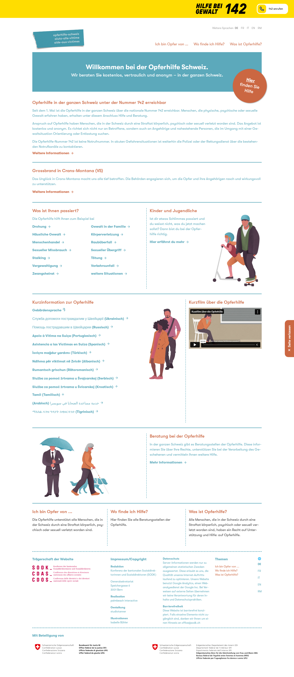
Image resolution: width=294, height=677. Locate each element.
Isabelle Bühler (119, 622)
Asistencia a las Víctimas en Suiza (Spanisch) (68, 344)
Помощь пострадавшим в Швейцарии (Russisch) (70, 327)
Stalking (39, 258)
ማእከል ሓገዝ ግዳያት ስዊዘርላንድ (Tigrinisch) (63, 412)
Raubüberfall (101, 242)
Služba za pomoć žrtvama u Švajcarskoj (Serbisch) (73, 378)
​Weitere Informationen (50, 153)
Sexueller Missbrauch (49, 250)
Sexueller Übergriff (106, 250)
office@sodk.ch (191, 622)
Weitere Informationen (50, 192)
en (253, 28)
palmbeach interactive (124, 600)
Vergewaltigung (45, 266)
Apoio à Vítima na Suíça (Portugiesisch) (64, 336)
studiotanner (118, 611)
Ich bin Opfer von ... (171, 44)
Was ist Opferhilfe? (246, 44)
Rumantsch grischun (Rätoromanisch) (63, 370)
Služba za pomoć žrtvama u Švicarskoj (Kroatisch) (72, 387)
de (236, 28)
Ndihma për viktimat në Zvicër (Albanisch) (66, 361)
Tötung (96, 258)
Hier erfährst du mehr (167, 242)
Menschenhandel (46, 242)
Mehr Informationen (166, 462)
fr (242, 28)
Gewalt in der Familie (108, 227)
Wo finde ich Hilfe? (209, 44)
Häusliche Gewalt (46, 234)
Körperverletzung (105, 234)
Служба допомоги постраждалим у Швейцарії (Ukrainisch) (78, 319)
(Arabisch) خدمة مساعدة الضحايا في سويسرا (65, 403)
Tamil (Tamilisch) (46, 395)
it (248, 28)
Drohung (39, 227)
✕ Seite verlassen (289, 338)
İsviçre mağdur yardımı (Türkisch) (59, 353)
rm (260, 28)
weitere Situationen (107, 274)
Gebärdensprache (46, 310)
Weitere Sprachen (222, 28)
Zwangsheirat (43, 274)
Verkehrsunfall (103, 266)
